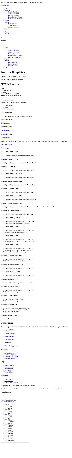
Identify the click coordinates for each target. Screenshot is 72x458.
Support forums (12, 64)
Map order (7, 370)
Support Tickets (13, 65)
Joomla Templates (13, 50)
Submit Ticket (8, 368)
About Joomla (8, 379)
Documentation (12, 62)
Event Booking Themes (15, 55)
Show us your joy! (6, 144)
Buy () (8, 105)
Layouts (6, 59)
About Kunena (8, 381)
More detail (39, 2)
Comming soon (5, 123)
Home (6, 47)
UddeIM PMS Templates (15, 57)
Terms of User (8, 372)
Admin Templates (9, 358)
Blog (5, 67)
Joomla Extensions (13, 52)
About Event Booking (11, 382)
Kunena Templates (13, 54)
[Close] (1, 44)
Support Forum (9, 367)
